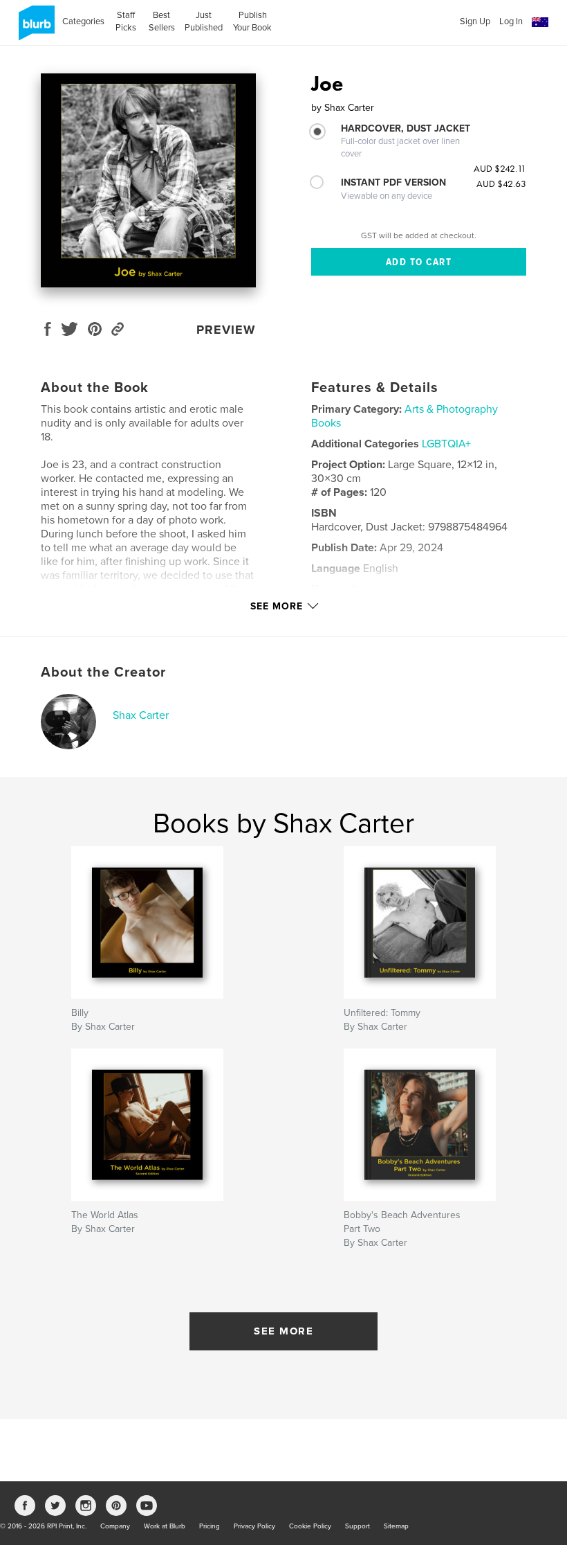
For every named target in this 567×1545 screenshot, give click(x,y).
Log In (511, 21)
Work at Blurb (164, 1526)
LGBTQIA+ (446, 444)
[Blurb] (34, 28)
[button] (540, 22)
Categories (83, 21)
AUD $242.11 (500, 168)
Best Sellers (162, 21)
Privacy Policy (254, 1526)
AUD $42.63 (501, 183)
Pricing (209, 1526)
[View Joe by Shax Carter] (148, 180)
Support (357, 1526)
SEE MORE (283, 1331)
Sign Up (475, 21)
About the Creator (103, 672)
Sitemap (396, 1526)
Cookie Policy (310, 1526)
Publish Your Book (252, 21)
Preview (226, 329)
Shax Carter (141, 715)
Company (115, 1526)
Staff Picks (125, 21)
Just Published (204, 21)
